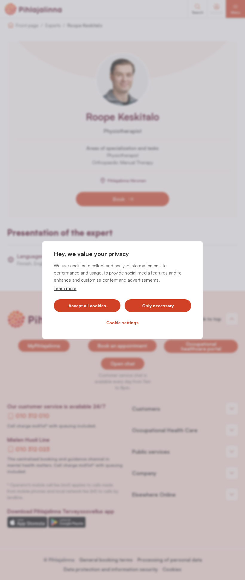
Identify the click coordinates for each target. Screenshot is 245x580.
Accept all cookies (87, 305)
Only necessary (158, 305)
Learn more (65, 288)
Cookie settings (122, 322)
